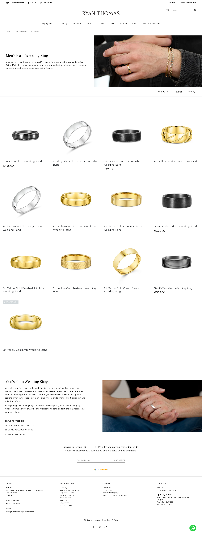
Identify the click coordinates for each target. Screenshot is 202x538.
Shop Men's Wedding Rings (19, 430)
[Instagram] (101, 525)
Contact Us (47, 3)
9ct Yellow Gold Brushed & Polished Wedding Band (75, 228)
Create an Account (187, 3)
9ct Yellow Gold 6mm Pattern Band (175, 161)
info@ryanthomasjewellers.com (20, 512)
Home (8, 32)
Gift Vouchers (66, 505)
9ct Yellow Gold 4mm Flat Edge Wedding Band (123, 228)
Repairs (63, 500)
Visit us (160, 488)
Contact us (107, 490)
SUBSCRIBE (119, 460)
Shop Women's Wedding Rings (21, 425)
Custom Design (67, 495)
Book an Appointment (16, 434)
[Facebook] (95, 525)
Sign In (172, 3)
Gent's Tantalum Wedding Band (22, 161)
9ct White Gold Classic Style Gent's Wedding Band (24, 228)
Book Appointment (16, 3)
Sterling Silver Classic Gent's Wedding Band (76, 163)
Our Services (65, 498)
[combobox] (184, 10)
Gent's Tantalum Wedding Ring (173, 288)
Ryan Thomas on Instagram (114, 495)
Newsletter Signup (110, 493)
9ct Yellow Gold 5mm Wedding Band (25, 349)
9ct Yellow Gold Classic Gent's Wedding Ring (121, 290)
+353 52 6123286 (13, 503)
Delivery (63, 488)
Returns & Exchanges (69, 490)
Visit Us (33, 3)
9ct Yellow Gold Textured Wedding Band (74, 290)
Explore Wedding (14, 421)
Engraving (65, 503)
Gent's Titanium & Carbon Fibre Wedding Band (122, 163)
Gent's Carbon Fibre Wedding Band (175, 226)
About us (106, 488)
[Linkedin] (107, 525)
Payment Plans (67, 493)
